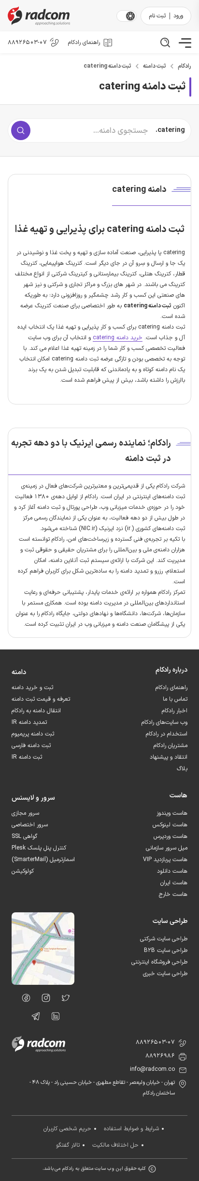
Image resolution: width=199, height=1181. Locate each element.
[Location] (43, 983)
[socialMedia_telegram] (33, 1018)
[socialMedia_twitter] (63, 1000)
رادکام (184, 66)
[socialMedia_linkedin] (53, 1018)
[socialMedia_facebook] (23, 1000)
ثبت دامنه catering (107, 66)
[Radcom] (60, 15)
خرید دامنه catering (117, 337)
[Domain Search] (20, 130)
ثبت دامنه (154, 66)
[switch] (130, 16)
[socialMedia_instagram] (43, 1000)
